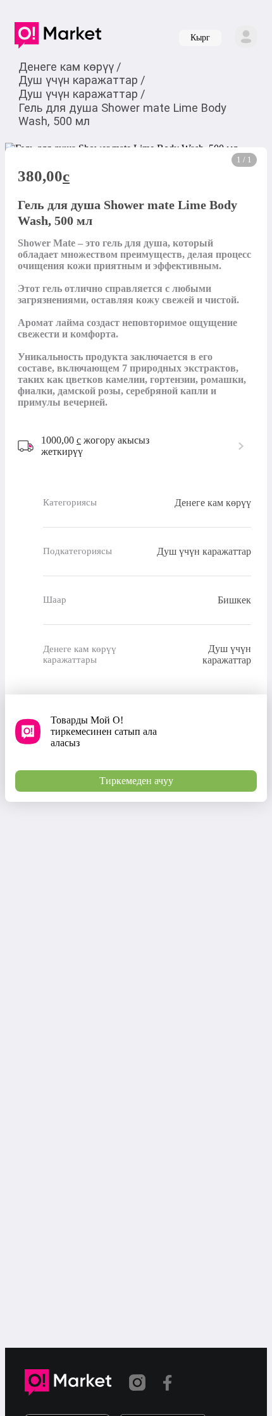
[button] (58, 38)
